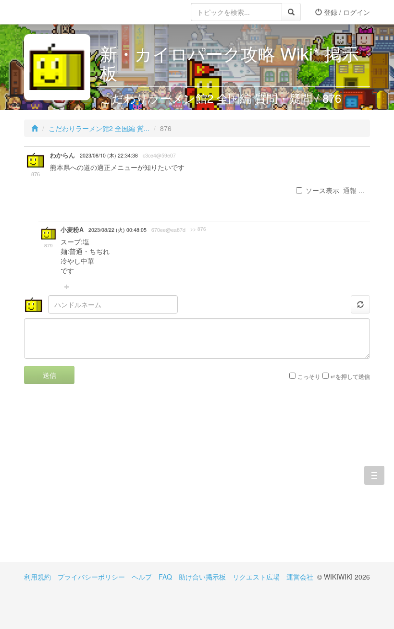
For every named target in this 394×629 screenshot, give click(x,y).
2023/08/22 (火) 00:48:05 (117, 229)
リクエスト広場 (256, 576)
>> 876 (198, 229)
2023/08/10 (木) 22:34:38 (109, 155)
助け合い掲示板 (202, 576)
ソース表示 (322, 190)
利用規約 (37, 576)
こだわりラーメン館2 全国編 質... (99, 128)
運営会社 (299, 576)
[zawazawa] (62, 12)
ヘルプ (142, 576)
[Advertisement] (110, 480)
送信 (49, 375)
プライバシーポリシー (91, 576)
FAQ (165, 576)
